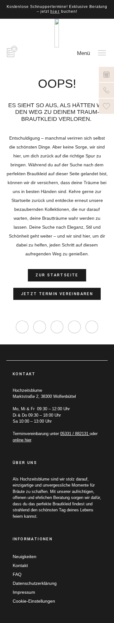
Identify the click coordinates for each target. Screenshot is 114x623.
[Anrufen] (106, 90)
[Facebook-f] (39, 327)
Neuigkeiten (24, 556)
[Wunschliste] (106, 106)
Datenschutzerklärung (35, 583)
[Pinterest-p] (74, 327)
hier (55, 11)
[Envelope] (92, 327)
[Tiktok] (57, 327)
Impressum (24, 592)
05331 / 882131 (75, 433)
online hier (22, 440)
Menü (83, 53)
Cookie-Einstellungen (34, 601)
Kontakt (20, 565)
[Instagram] (22, 327)
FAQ (17, 574)
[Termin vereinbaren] (106, 74)
